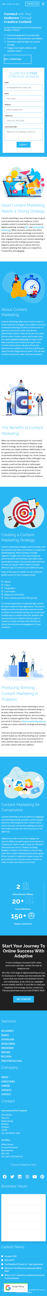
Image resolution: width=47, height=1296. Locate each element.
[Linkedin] (20, 1177)
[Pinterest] (42, 1177)
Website (8, 105)
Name (7, 94)
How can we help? (11, 127)
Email (6, 82)
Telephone (9, 116)
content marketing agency (33, 721)
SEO (27, 227)
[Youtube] (35, 1177)
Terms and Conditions (24, 1292)
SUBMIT (23, 144)
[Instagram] (27, 1177)
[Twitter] (12, 1177)
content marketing (19, 339)
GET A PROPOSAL (13, 59)
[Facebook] (5, 1177)
